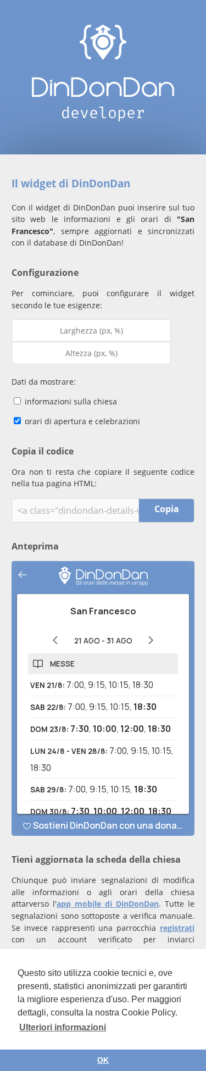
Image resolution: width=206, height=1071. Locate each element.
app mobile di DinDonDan (108, 903)
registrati (177, 928)
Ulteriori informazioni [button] (62, 1027)
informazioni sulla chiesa (70, 401)
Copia (166, 509)
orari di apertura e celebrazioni (81, 421)
